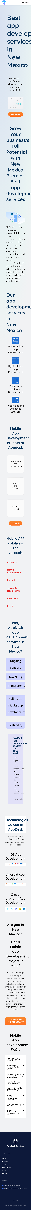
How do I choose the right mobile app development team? (14, 1089)
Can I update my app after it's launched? (14, 1105)
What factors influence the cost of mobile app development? (14, 1068)
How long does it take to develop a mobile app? (13, 1059)
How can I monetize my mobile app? (14, 1082)
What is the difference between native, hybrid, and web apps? (14, 1113)
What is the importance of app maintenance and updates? (14, 1098)
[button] (15, 1059)
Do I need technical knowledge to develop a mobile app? (15, 1076)
